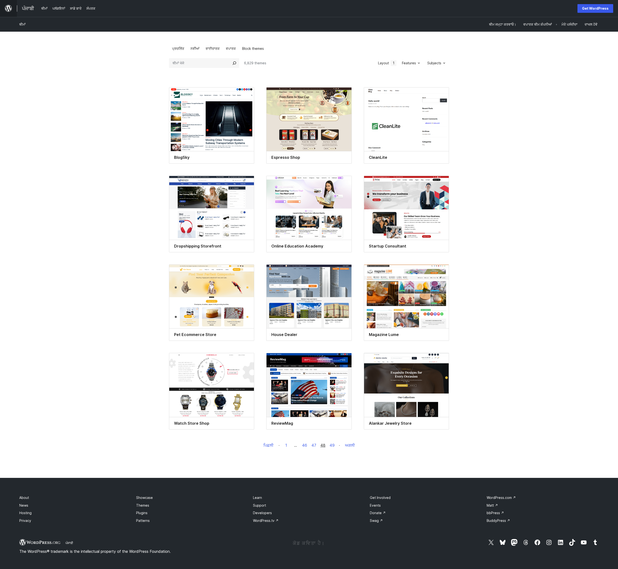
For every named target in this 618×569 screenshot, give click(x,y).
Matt (492, 505)
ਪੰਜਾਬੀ (69, 543)
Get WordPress (595, 8)
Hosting (25, 513)
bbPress (495, 513)
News (23, 505)
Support (259, 505)
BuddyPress (498, 520)
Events (375, 505)
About (24, 498)
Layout (386, 63)
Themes (142, 505)
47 (313, 445)
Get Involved (380, 498)
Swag (376, 520)
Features (409, 63)
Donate (378, 513)
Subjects (434, 63)
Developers (262, 513)
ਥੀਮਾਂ (22, 24)
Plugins (141, 513)
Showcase (144, 498)
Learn (257, 498)
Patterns (143, 520)
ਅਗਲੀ (350, 445)
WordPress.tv (266, 520)
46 (304, 445)
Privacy (25, 520)
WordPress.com (501, 498)
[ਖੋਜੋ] (234, 63)
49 (332, 445)
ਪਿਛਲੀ (268, 445)
